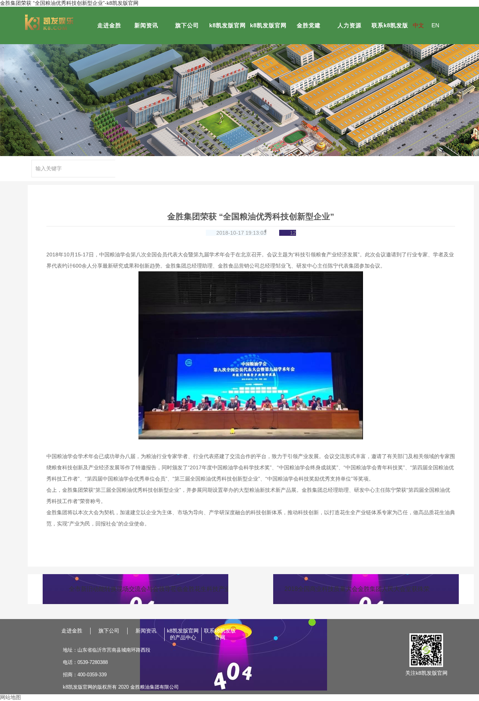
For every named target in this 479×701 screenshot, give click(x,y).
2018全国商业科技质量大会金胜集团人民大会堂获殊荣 (357, 589)
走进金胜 (109, 25)
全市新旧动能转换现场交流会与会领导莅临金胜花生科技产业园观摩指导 (149, 589)
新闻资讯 (146, 25)
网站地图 (10, 697)
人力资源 (349, 25)
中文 (418, 25)
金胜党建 (309, 25)
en (435, 25)
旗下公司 (187, 25)
